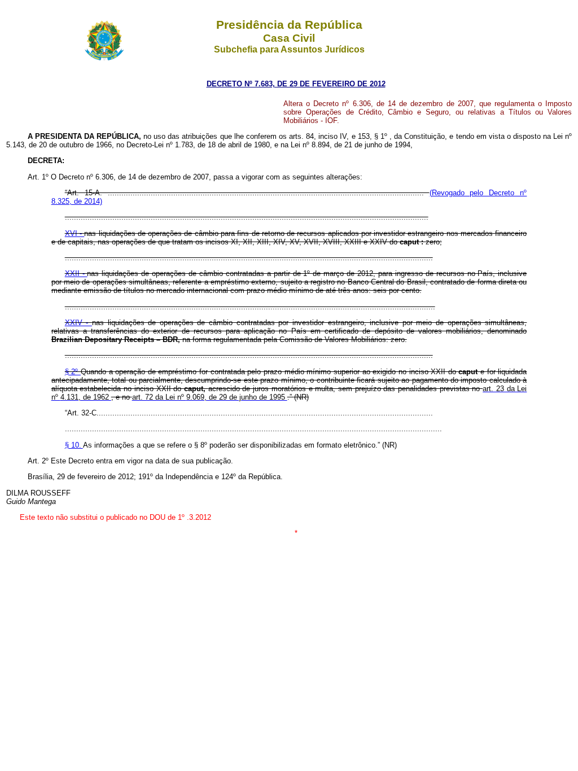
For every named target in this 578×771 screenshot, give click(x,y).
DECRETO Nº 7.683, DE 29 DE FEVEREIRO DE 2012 (296, 84)
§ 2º (73, 371)
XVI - (75, 233)
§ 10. (74, 445)
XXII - (76, 273)
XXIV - (78, 322)
